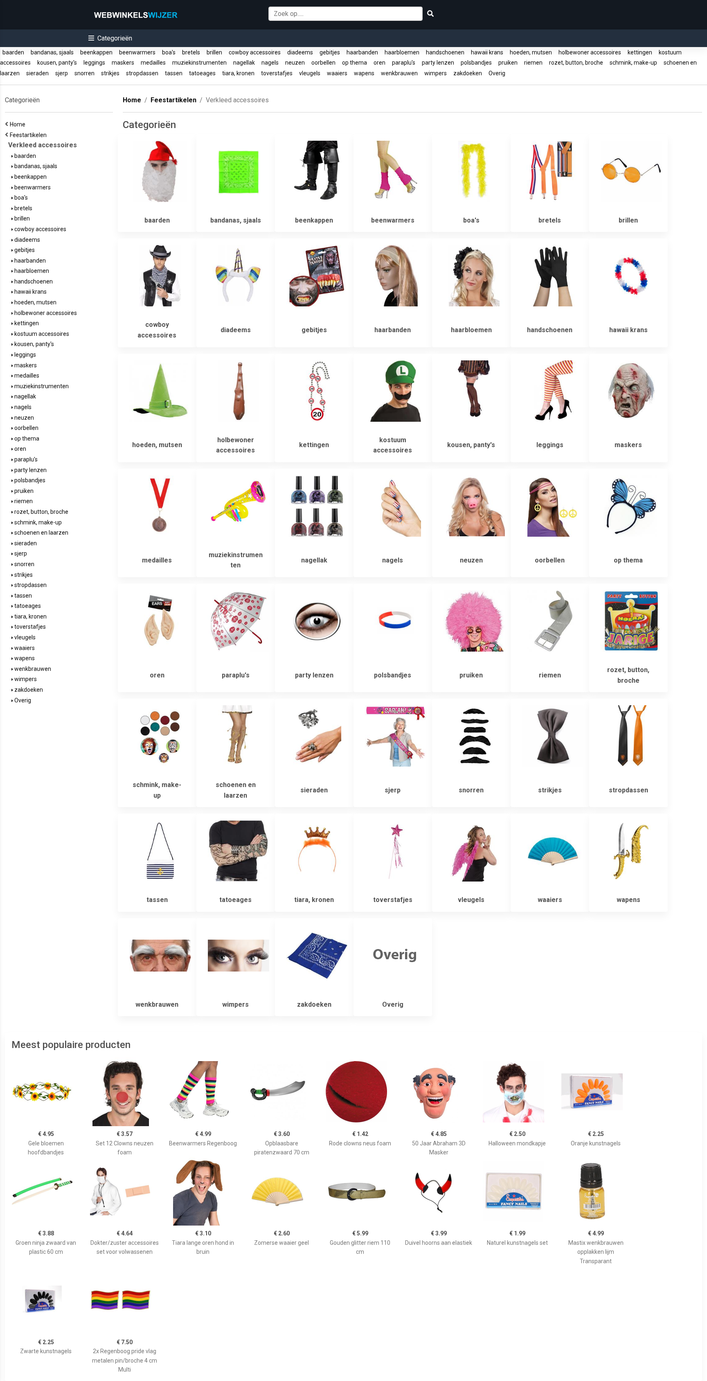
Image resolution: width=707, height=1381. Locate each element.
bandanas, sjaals (52, 52)
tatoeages (202, 73)
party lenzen (438, 62)
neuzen (295, 62)
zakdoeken (467, 73)
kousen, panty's (57, 62)
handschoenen (445, 52)
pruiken (508, 62)
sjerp (61, 73)
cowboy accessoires (254, 52)
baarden (13, 52)
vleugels (310, 73)
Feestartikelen (29, 135)
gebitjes (329, 52)
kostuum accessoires (41, 334)
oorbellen (323, 62)
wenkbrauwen (399, 73)
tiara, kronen (238, 73)
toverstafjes (277, 73)
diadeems (300, 52)
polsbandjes (476, 62)
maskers (123, 62)
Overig (497, 73)
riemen (533, 62)
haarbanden (362, 52)
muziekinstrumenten (199, 62)
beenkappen (96, 52)
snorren (84, 73)
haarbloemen (402, 52)
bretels (191, 52)
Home (19, 124)
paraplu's (404, 62)
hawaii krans (487, 52)
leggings (94, 62)
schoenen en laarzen (40, 532)
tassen (173, 73)
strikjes (110, 73)
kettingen (640, 52)
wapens (364, 73)
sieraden (37, 73)
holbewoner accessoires (590, 52)
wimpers (435, 73)
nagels (270, 62)
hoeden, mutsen (530, 52)
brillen (214, 52)
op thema (354, 62)
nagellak (244, 62)
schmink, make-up (633, 62)
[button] (110, 38)
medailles (153, 62)
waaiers (337, 73)
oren (379, 62)
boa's (169, 52)
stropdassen (142, 73)
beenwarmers (137, 52)
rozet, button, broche (576, 62)
